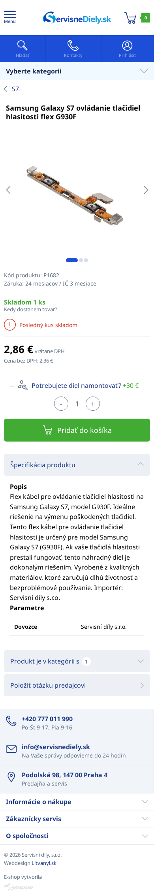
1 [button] (72, 260)
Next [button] (146, 190)
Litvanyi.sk (44, 863)
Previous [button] (8, 190)
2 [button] (81, 260)
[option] (77, 190)
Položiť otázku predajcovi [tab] (48, 685)
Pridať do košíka (84, 430)
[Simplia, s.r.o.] (77, 887)
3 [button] (86, 260)
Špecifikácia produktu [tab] (42, 465)
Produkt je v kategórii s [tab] (49, 661)
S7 (15, 89)
